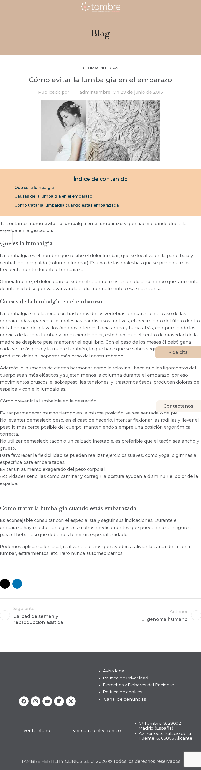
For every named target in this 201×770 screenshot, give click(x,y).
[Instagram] (35, 701)
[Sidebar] (6, 237)
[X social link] (5, 584)
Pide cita (178, 352)
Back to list (100, 615)
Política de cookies (122, 692)
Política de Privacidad (125, 678)
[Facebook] (24, 701)
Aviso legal (114, 670)
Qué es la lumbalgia (34, 187)
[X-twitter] (71, 701)
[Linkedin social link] (17, 584)
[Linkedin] (59, 701)
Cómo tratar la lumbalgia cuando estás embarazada (66, 205)
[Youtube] (47, 701)
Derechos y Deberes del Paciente (138, 685)
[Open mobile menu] (5, 7)
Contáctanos (178, 406)
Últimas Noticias (100, 68)
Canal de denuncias (125, 699)
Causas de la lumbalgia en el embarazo (53, 196)
